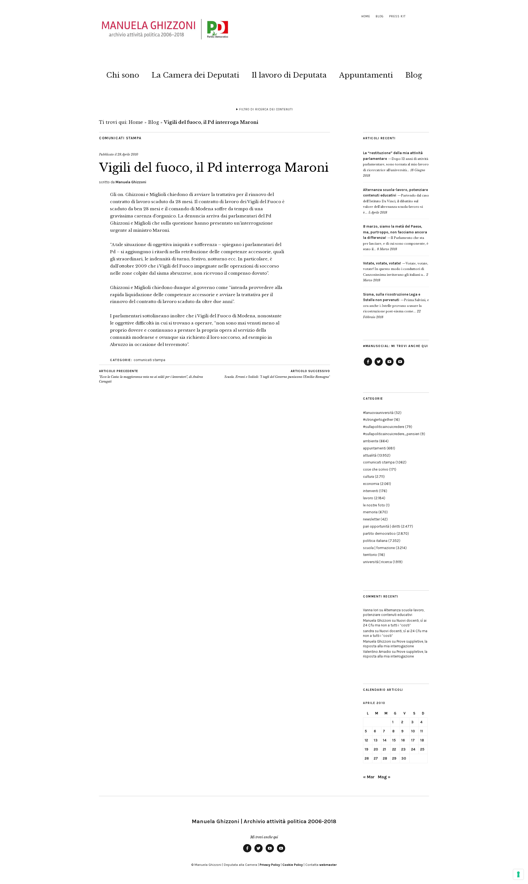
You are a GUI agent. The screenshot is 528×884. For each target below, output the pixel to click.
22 (394, 749)
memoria (370, 512)
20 (376, 749)
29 (394, 758)
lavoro (368, 498)
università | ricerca (377, 562)
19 (366, 749)
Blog (380, 16)
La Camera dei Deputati (195, 75)
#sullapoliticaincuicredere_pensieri (391, 434)
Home (365, 16)
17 (413, 740)
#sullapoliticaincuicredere (383, 427)
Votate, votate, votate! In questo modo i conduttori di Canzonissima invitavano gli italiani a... (395, 269)
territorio (370, 555)
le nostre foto (374, 505)
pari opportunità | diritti (381, 526)
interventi (370, 491)
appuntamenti (374, 448)
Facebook (368, 365)
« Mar (369, 776)
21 (384, 749)
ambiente (370, 441)
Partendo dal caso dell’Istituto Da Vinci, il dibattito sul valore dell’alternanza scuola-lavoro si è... (396, 201)
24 (413, 749)
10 (413, 731)
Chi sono (122, 75)
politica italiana (375, 541)
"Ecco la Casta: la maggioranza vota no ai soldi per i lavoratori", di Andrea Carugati (151, 376)
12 (366, 740)
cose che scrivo (375, 469)
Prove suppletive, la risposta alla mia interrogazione (395, 643)
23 (403, 749)
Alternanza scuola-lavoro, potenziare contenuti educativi (393, 612)
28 (385, 758)
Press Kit (397, 16)
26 (367, 758)
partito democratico (379, 533)
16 (403, 740)
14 (384, 740)
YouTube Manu (389, 365)
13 (376, 740)
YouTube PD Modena (400, 365)
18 (422, 740)
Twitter (379, 365)
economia (371, 484)
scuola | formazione (379, 548)
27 (376, 758)
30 (403, 758)
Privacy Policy (270, 865)
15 (394, 740)
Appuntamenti (366, 75)
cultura (368, 476)
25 (422, 749)
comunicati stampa (120, 138)
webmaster (328, 865)
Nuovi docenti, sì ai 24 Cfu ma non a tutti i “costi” (395, 622)
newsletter (371, 519)
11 (421, 731)
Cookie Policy (292, 865)
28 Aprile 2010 (127, 154)
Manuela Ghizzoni (131, 182)
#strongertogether (378, 420)
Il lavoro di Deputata (289, 75)
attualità (369, 455)
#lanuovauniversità (378, 413)
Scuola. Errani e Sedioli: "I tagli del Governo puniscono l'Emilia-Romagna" (277, 374)
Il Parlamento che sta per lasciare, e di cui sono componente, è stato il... (395, 238)
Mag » (384, 776)
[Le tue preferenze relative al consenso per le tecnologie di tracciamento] (518, 874)
